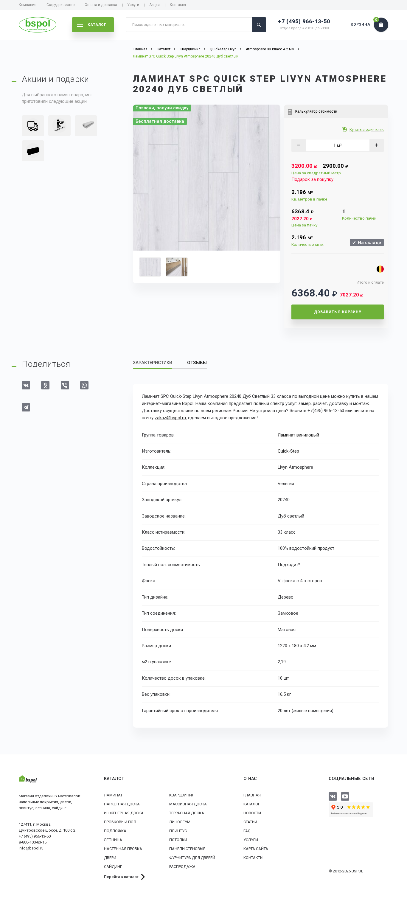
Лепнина (113, 840)
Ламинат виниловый (298, 435)
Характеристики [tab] (152, 362)
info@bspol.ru (31, 848)
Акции (154, 5)
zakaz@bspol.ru (170, 417)
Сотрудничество (60, 5)
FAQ (247, 831)
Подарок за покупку (312, 179)
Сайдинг (113, 866)
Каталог (251, 804)
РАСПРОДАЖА (182, 866)
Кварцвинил (182, 795)
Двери (110, 857)
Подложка (115, 831)
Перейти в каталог (121, 877)
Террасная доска (186, 813)
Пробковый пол (120, 822)
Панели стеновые (187, 848)
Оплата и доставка (101, 5)
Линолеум (179, 822)
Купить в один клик (366, 129)
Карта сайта (255, 848)
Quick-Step (288, 451)
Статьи (250, 822)
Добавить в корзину (337, 312)
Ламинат (113, 795)
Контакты (178, 5)
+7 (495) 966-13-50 (304, 21)
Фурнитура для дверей (192, 857)
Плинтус (178, 831)
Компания (27, 5)
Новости (252, 813)
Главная (252, 795)
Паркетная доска (122, 804)
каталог (97, 25)
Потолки (178, 840)
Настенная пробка (123, 848)
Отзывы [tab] (197, 362)
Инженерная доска (124, 813)
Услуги (133, 5)
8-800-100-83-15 (32, 842)
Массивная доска (188, 804)
